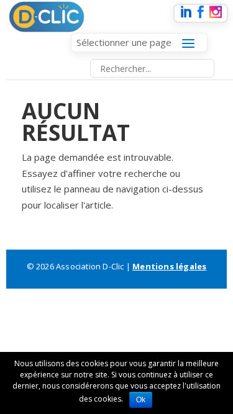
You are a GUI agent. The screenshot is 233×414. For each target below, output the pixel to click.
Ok (140, 399)
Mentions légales (169, 266)
